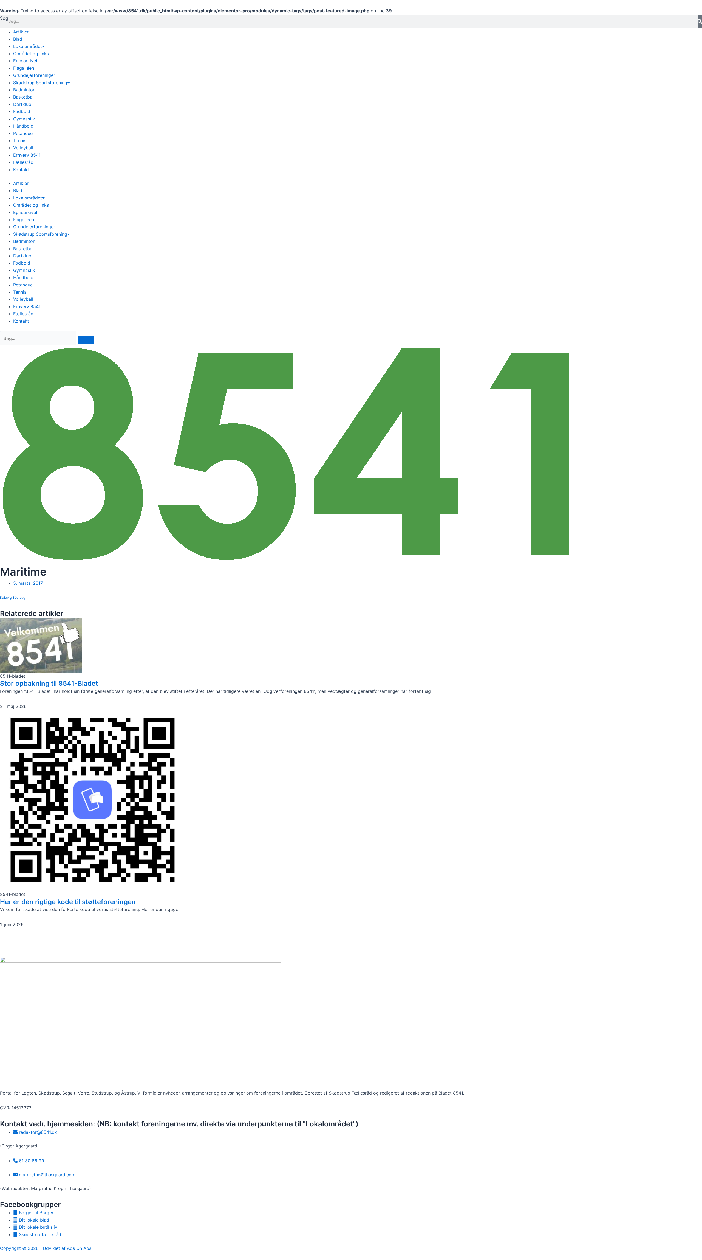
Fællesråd (23, 162)
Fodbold (21, 111)
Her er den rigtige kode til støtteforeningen (68, 902)
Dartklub (22, 104)
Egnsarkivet (25, 60)
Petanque (23, 133)
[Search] (86, 340)
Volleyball (23, 147)
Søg (4, 18)
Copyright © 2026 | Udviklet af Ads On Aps (45, 1248)
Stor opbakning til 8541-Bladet (49, 683)
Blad (17, 39)
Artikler (21, 32)
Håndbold (23, 126)
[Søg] (700, 21)
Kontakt (21, 169)
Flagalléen (23, 68)
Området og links (31, 53)
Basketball (24, 97)
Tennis (19, 140)
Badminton (24, 89)
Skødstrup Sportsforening (40, 82)
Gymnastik (24, 119)
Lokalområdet (27, 46)
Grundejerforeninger (34, 75)
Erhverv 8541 (27, 155)
